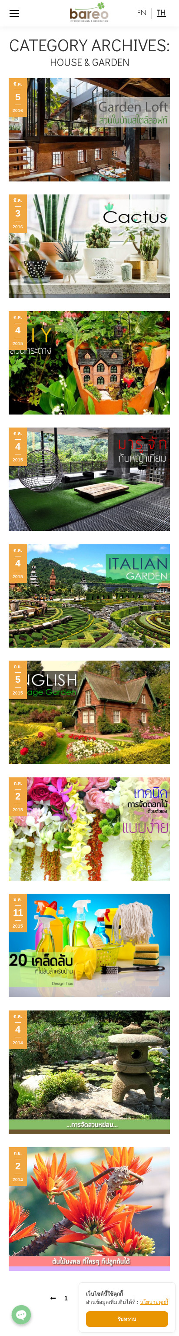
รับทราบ (127, 1319)
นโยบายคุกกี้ (154, 1302)
